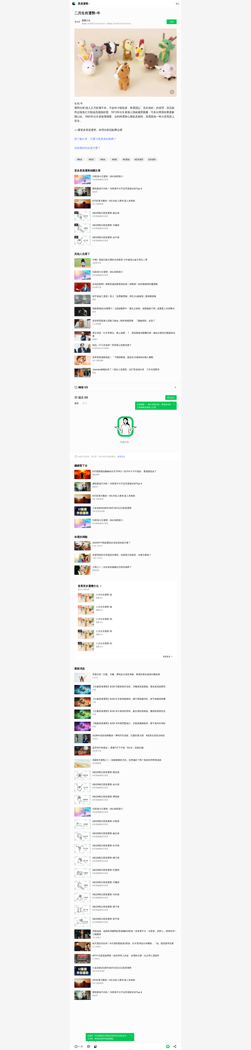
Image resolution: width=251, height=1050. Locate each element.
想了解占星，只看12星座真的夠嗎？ (95, 138)
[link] (89, 1046)
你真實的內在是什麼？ (87, 147)
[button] (79, 1046)
